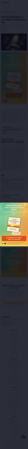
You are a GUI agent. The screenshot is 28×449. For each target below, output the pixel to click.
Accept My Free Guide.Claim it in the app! (14, 238)
